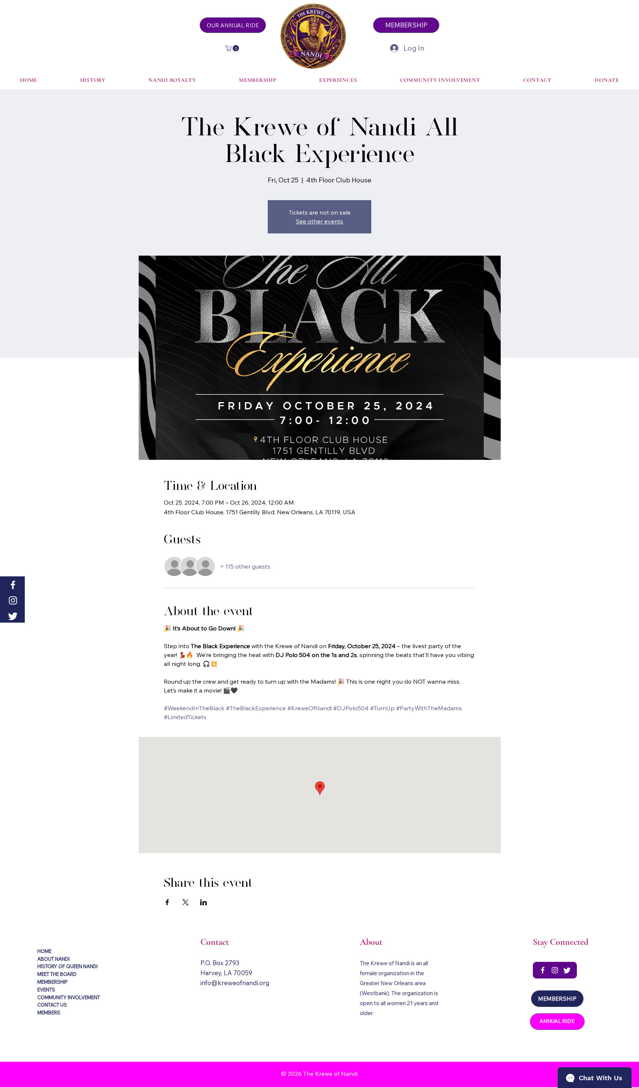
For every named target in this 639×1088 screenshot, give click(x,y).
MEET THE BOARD (57, 974)
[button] (232, 48)
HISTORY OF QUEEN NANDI (67, 966)
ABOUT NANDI (53, 959)
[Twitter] (12, 616)
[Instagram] (12, 600)
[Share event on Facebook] (167, 902)
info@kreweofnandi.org (235, 983)
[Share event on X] (185, 902)
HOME (44, 951)
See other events (319, 221)
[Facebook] (12, 584)
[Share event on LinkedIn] (203, 902)
